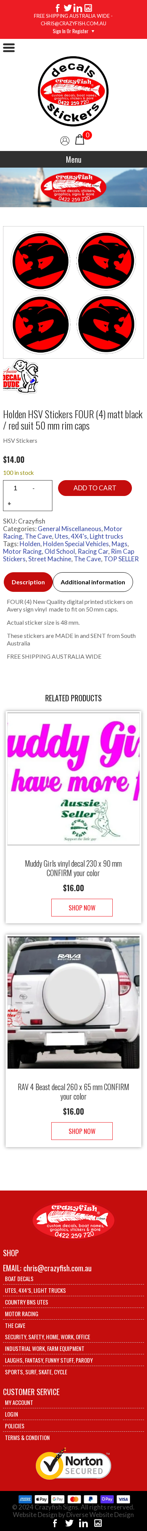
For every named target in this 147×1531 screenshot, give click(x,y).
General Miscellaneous (69, 529)
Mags (119, 544)
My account (19, 1402)
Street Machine (49, 559)
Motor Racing (22, 551)
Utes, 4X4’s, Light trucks (35, 1290)
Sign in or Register (71, 31)
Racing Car (93, 551)
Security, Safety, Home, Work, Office (47, 1336)
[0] (79, 139)
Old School (59, 551)
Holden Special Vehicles (76, 544)
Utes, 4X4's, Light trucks (89, 536)
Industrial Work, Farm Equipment (44, 1348)
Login (11, 1414)
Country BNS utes (26, 1302)
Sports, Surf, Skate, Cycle (36, 1371)
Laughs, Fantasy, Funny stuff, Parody (49, 1360)
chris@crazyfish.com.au (57, 1268)
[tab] (28, 582)
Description (28, 581)
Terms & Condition (27, 1437)
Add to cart (95, 488)
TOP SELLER (121, 559)
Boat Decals (19, 1278)
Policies (14, 1425)
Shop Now (82, 907)
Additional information (93, 581)
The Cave (38, 536)
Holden (30, 544)
